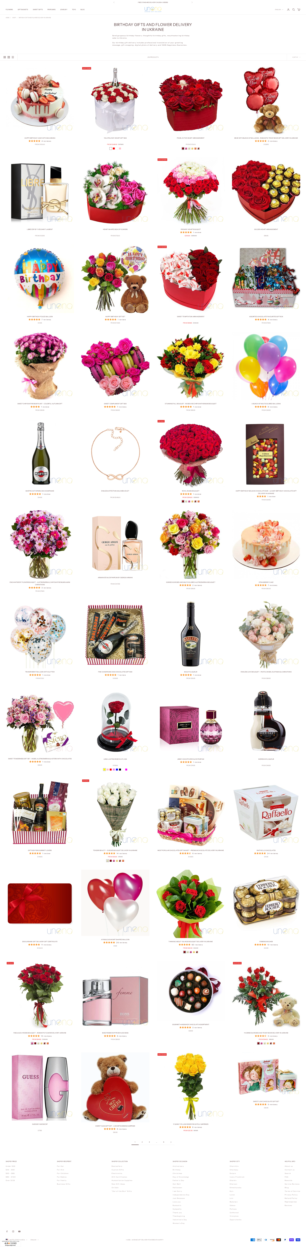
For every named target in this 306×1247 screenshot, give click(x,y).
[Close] (182, 1195)
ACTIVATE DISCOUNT (169, 1229)
